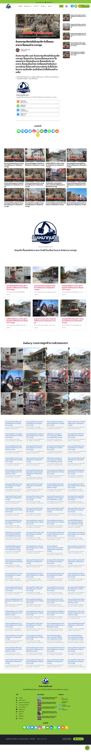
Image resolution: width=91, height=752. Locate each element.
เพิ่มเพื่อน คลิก (23, 105)
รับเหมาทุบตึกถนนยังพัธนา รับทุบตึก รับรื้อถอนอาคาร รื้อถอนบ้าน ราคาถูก (14, 589)
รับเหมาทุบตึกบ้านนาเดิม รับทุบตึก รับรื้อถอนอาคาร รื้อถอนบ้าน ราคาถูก (35, 534)
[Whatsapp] (49, 131)
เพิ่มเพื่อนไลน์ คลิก (65, 701)
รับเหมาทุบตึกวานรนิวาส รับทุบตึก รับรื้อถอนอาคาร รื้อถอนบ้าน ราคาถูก (35, 498)
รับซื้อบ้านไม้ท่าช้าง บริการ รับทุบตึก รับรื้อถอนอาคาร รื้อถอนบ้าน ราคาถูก (55, 165)
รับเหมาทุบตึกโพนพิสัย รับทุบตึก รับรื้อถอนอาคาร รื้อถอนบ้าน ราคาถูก (76, 447)
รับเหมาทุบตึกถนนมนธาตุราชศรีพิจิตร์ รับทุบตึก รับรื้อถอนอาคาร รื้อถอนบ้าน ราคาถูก (55, 498)
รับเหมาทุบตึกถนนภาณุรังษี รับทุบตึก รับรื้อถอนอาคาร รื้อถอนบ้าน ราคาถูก (78, 53)
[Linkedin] (45, 131)
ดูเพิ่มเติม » (8, 294)
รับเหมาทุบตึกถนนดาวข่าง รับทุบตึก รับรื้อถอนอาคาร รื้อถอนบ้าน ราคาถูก (35, 548)
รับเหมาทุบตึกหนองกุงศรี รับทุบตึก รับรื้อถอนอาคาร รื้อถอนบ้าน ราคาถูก (76, 485)
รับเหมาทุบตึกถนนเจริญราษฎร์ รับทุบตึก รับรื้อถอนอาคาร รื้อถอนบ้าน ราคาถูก (78, 44)
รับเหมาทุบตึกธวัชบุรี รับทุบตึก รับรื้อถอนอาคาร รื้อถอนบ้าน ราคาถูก (55, 510)
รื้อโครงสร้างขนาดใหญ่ (51, 77)
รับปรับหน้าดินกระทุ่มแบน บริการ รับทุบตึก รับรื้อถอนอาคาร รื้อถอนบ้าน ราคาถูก (54, 637)
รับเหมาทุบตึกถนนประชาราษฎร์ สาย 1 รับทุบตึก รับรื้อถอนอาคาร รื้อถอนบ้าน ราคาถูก (55, 548)
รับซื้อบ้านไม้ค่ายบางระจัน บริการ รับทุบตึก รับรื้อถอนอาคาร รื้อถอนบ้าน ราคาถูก (17, 321)
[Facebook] (22, 131)
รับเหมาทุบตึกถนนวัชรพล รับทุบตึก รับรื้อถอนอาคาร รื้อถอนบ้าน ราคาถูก (55, 522)
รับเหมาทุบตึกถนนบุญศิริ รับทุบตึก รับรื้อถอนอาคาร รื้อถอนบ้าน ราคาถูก (35, 601)
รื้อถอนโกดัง (20, 77)
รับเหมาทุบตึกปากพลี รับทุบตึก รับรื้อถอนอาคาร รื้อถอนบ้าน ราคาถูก (14, 661)
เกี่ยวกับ (43, 6)
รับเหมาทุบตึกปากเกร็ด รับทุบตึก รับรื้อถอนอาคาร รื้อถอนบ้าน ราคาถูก (34, 589)
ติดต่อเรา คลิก (23, 101)
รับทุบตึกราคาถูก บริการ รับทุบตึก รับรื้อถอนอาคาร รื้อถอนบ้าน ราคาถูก (45, 321)
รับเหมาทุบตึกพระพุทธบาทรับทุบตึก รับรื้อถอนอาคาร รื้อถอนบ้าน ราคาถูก (35, 575)
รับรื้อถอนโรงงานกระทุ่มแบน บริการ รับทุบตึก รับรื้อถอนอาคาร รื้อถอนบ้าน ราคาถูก (55, 185)
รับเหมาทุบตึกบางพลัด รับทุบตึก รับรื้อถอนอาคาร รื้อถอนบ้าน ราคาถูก (34, 625)
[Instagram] (34, 131)
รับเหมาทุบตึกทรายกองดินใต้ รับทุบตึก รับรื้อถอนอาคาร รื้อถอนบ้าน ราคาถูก (77, 165)
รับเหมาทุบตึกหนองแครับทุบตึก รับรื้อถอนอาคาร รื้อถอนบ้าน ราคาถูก (49, 703)
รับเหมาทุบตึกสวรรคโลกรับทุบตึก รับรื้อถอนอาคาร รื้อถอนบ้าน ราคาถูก (55, 561)
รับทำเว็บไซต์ (32, 738)
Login (49, 6)
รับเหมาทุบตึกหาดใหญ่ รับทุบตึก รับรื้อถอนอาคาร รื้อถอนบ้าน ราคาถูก (78, 16)
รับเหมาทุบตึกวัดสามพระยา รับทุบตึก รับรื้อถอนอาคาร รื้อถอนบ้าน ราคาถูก (55, 589)
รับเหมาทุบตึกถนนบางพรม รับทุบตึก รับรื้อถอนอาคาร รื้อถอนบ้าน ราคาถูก (35, 522)
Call (82, 5)
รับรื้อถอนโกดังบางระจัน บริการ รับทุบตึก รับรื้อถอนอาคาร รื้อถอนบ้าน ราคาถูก (14, 613)
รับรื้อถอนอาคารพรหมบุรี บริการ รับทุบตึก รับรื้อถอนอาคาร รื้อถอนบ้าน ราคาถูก (54, 435)
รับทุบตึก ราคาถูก (27, 79)
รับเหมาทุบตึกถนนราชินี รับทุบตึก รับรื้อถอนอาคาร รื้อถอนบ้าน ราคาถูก (76, 185)
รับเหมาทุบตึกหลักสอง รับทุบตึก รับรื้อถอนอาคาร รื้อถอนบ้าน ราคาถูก (34, 447)
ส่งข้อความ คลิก (23, 114)
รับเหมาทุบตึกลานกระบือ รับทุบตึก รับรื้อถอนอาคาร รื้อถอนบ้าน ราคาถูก (76, 649)
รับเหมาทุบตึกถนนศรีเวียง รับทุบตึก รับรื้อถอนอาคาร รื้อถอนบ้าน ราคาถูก (14, 510)
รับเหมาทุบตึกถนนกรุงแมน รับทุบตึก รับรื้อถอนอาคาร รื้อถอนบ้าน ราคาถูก (35, 613)
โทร (62, 698)
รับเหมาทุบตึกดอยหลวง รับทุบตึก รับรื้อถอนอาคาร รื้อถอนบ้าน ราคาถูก (13, 185)
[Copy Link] (38, 135)
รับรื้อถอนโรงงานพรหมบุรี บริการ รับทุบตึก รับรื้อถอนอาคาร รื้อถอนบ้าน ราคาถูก (54, 460)
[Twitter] (30, 131)
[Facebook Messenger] (26, 131)
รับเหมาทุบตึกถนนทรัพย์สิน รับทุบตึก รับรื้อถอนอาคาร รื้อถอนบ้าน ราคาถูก (56, 613)
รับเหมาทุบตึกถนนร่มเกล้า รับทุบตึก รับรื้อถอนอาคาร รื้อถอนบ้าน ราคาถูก (55, 423)
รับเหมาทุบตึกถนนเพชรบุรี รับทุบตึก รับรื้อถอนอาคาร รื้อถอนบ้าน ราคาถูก (44, 288)
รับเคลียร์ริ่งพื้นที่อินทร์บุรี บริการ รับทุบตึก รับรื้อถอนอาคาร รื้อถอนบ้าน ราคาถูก (17, 288)
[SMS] (38, 131)
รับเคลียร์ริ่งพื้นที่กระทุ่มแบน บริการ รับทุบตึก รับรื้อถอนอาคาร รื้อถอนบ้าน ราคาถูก (13, 548)
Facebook (22, 109)
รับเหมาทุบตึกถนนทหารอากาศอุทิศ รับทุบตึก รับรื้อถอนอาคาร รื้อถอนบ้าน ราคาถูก (56, 625)
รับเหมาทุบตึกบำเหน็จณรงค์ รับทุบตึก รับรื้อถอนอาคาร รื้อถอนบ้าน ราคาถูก (13, 649)
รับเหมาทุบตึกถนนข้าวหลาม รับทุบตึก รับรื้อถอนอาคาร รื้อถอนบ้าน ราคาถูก (14, 165)
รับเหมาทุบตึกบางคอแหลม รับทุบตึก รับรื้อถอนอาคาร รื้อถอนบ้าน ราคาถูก (76, 534)
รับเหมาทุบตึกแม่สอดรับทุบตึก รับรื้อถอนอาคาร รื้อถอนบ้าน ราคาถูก (35, 561)
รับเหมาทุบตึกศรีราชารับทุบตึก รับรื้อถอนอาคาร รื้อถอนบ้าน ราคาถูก (49, 707)
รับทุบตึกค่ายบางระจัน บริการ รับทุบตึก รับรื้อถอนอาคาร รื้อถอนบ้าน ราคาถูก (76, 613)
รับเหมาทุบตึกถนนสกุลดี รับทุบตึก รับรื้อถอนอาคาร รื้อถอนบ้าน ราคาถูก (56, 447)
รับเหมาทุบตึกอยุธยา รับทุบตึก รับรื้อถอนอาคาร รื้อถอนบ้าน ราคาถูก (34, 164)
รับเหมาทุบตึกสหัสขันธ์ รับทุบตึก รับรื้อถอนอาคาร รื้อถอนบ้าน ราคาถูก (13, 522)
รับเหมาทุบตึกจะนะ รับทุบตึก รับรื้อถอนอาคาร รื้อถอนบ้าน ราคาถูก (77, 548)
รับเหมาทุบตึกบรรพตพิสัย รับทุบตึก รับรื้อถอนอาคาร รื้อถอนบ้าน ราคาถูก (14, 561)
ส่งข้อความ (23, 115)
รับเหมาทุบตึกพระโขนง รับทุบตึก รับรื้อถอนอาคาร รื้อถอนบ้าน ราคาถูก (78, 25)
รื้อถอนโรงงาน (27, 77)
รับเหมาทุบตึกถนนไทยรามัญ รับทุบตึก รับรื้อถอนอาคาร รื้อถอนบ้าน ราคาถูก (13, 447)
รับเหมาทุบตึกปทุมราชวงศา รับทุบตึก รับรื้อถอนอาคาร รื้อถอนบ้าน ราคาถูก (35, 435)
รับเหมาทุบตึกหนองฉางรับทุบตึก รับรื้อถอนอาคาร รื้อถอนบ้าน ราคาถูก (34, 423)
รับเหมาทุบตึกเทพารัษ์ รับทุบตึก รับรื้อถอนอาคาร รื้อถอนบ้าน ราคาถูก (76, 435)
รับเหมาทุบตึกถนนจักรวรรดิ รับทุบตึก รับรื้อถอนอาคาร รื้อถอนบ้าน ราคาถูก (56, 649)
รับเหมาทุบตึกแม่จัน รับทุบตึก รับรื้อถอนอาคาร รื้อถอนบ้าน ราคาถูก (34, 485)
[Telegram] (53, 131)
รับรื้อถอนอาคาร (40, 77)
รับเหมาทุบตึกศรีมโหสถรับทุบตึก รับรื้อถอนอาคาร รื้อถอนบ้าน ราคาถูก (76, 472)
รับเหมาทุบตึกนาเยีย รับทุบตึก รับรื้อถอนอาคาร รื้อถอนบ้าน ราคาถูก (76, 460)
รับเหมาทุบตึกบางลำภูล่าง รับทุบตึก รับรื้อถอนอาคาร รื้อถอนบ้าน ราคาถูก (34, 204)
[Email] (41, 131)
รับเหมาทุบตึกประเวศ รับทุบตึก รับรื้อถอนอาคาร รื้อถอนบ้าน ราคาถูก (35, 460)
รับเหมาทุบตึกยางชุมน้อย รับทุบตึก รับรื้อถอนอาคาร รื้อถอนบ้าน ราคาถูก (35, 637)
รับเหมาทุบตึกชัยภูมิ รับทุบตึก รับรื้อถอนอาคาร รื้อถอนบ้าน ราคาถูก (76, 625)
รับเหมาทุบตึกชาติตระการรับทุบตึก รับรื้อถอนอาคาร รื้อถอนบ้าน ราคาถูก (55, 601)
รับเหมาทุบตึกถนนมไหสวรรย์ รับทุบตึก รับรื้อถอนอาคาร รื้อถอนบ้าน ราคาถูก (55, 485)
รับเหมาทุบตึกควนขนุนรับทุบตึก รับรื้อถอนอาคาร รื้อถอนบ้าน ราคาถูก (76, 498)
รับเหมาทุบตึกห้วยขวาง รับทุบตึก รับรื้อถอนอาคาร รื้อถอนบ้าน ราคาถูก (13, 575)
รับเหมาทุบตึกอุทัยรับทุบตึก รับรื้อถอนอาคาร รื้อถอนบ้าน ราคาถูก (14, 601)
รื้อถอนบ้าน (35, 79)
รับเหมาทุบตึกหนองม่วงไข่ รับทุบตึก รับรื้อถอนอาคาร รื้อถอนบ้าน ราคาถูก (76, 575)
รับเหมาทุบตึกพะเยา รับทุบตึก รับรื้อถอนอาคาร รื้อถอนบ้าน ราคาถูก (49, 717)
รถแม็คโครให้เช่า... (24, 110)
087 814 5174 (85, 6)
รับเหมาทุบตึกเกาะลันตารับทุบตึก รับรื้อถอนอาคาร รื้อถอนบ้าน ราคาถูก (76, 661)
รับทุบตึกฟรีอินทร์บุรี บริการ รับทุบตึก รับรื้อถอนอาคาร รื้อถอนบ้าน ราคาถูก (73, 321)
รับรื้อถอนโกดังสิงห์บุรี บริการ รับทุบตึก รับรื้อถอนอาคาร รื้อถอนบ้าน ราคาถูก (49, 713)
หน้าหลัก (20, 6)
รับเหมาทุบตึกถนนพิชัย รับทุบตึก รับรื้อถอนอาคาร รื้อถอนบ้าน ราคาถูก (78, 35)
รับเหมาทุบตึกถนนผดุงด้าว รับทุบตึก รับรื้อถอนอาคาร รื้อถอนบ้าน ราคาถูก (35, 661)
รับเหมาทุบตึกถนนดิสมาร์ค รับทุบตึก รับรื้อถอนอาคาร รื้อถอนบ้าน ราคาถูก (13, 204)
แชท (62, 708)
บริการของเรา (27, 6)
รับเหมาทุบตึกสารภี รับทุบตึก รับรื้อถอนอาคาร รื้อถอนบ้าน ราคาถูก (13, 498)
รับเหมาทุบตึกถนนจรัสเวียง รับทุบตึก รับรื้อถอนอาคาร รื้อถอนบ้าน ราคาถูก (55, 472)
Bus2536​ (22, 106)
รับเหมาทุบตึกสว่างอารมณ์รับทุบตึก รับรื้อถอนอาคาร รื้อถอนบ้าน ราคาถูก (14, 435)
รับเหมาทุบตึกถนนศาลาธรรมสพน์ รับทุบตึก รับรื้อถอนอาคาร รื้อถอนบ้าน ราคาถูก (35, 649)
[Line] (18, 131)
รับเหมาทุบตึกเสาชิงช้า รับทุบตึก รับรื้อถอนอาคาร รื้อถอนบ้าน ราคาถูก (34, 510)
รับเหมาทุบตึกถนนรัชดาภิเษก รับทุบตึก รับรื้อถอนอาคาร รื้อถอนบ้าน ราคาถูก (76, 601)
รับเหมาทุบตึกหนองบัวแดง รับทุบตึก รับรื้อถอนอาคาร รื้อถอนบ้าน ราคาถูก (34, 185)
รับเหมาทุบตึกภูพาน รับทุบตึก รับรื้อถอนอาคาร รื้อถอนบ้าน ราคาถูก (55, 661)
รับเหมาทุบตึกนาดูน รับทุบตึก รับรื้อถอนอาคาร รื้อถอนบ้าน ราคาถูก (76, 561)
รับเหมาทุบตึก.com (22, 95)
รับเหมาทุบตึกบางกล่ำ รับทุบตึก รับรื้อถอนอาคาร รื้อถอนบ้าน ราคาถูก (49, 698)
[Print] (57, 131)
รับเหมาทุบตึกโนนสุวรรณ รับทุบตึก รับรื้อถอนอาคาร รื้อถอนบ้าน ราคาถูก (14, 625)
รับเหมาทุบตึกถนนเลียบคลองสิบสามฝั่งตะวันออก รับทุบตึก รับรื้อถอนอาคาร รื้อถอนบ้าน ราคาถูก (34, 472)
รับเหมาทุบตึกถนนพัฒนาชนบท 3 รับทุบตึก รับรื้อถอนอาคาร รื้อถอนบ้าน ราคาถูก (76, 637)
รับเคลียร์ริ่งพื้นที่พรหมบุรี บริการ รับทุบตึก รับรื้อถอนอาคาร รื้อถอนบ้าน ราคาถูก (75, 522)
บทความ (36, 6)
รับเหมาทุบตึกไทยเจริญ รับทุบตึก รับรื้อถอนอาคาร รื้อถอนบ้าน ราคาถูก (13, 485)
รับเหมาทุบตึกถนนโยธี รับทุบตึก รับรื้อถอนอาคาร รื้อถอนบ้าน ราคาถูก (13, 423)
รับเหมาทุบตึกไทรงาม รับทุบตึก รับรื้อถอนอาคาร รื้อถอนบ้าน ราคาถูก (14, 637)
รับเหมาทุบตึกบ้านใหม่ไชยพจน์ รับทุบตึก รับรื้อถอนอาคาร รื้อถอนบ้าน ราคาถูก (55, 534)
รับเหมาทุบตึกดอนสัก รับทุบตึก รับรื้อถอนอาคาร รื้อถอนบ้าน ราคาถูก (76, 204)
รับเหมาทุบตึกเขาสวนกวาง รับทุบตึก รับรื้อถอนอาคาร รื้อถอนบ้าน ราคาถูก (14, 460)
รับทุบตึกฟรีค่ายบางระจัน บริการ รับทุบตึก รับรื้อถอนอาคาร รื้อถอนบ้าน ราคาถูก (73, 288)
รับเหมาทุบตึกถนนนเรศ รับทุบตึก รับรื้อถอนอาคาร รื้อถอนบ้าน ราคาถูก (55, 575)
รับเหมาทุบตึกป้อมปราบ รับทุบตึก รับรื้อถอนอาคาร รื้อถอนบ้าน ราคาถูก (76, 510)
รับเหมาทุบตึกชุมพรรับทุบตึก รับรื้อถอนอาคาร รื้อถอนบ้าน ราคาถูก (56, 204)
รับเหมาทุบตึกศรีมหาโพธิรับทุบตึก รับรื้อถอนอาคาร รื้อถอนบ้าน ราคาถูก (76, 589)
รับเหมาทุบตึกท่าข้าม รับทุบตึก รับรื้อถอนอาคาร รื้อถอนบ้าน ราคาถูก (76, 423)
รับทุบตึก (34, 77)
